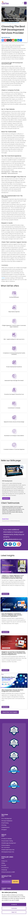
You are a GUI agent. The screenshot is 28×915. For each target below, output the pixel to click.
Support (4, 829)
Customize (14, 908)
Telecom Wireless (7, 838)
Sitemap (4, 870)
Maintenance (5, 827)
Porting (4, 825)
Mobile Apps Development (9, 843)
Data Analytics (6, 845)
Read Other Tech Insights (10, 712)
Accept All (14, 904)
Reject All (14, 912)
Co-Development (7, 818)
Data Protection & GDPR (8, 872)
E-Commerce (6, 847)
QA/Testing (5, 823)
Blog (3, 863)
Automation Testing (7, 841)
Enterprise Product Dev (8, 852)
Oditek (3, 278)
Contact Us (5, 867)
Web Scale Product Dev (8, 849)
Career (4, 865)
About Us (4, 861)
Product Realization (7, 820)
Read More (6, 498)
